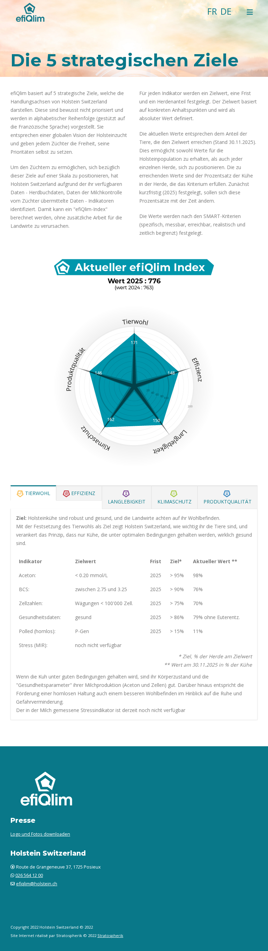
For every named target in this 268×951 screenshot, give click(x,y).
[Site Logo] (29, 12)
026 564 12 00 (29, 875)
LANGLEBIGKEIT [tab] (127, 501)
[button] (250, 12)
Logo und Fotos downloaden (40, 834)
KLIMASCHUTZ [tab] (174, 501)
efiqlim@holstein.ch (36, 884)
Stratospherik (110, 935)
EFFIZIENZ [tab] (83, 493)
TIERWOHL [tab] (37, 493)
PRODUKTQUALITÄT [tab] (227, 501)
